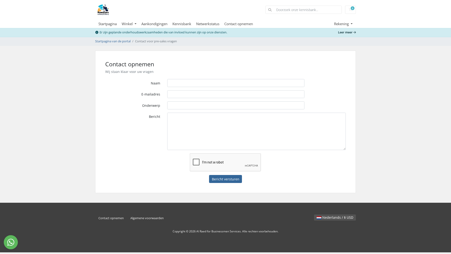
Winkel (128, 23)
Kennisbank (181, 23)
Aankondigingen (154, 23)
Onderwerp (151, 105)
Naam (155, 83)
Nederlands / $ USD (337, 217)
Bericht (154, 116)
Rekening (342, 23)
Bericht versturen (225, 179)
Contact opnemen (238, 23)
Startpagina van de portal (113, 41)
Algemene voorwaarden (147, 218)
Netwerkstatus (207, 23)
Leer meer (345, 32)
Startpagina (107, 23)
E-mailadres (150, 94)
